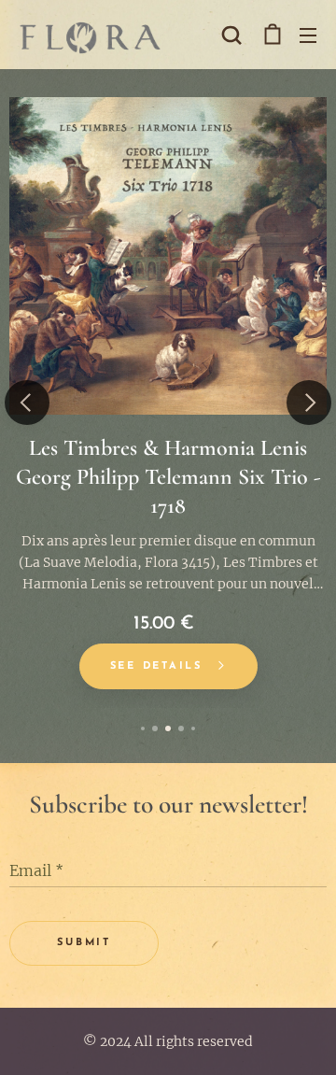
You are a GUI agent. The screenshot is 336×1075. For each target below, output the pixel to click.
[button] (231, 34)
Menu (308, 34)
